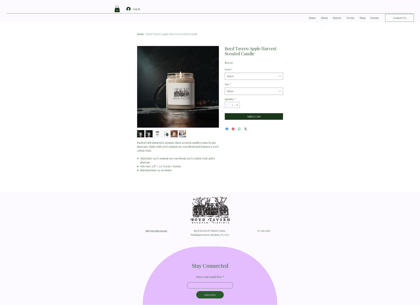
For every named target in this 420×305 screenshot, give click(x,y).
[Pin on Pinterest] (233, 129)
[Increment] (237, 105)
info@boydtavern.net (156, 230)
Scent (228, 69)
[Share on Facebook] (227, 129)
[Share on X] (246, 129)
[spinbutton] (232, 105)
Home (140, 34)
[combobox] (254, 76)
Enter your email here (209, 277)
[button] (117, 9)
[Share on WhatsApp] (239, 129)
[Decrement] (227, 105)
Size (228, 84)
